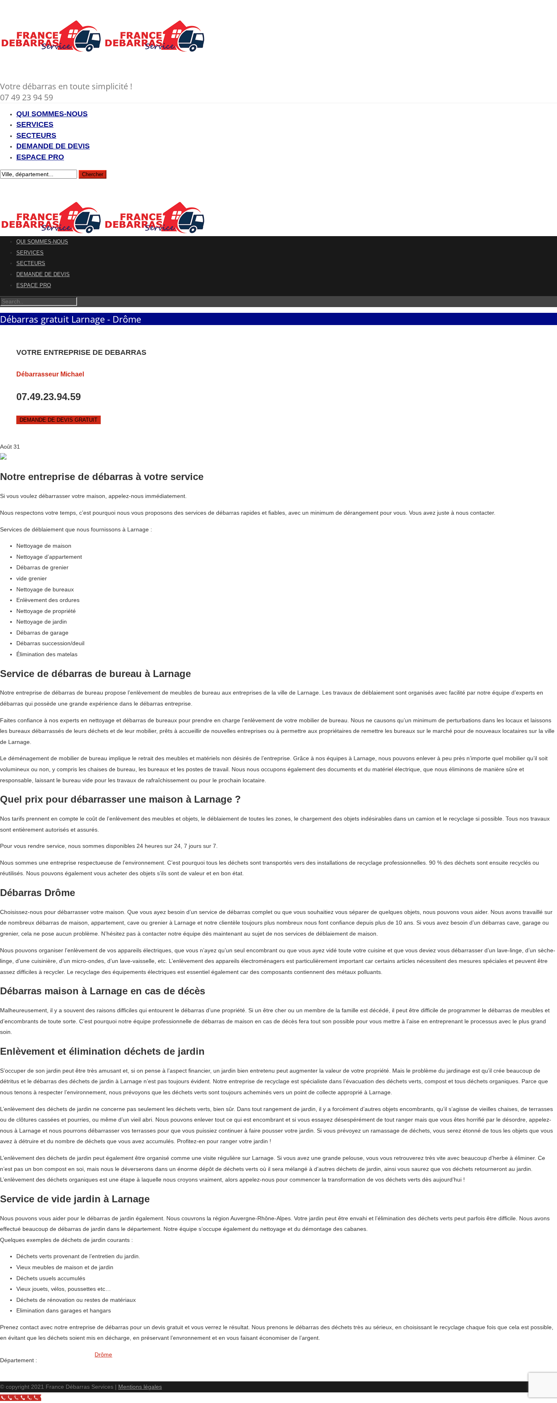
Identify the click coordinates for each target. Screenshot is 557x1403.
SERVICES (34, 124)
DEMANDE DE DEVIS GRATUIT (58, 420)
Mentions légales (140, 1386)
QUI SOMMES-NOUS (52, 114)
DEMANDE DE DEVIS (53, 146)
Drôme (103, 1354)
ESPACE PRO (40, 157)
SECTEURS (36, 135)
